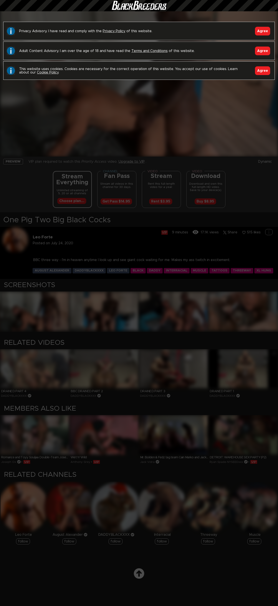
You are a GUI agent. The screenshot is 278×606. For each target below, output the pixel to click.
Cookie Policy (47, 72)
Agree (262, 31)
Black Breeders (139, 10)
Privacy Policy (114, 31)
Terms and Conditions (149, 51)
